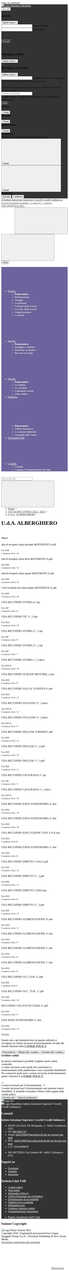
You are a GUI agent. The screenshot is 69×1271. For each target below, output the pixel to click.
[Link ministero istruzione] (16, 5)
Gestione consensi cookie (21, 1208)
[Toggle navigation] (27, 247)
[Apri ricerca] (41, 220)
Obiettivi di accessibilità (20, 1202)
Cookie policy (15, 1187)
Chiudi (6, 112)
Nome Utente (40, 25)
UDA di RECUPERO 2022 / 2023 (26, 511)
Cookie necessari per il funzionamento (21, 1085)
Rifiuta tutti (29, 1052)
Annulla (6, 196)
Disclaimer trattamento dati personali (20, 1242)
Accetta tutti (52, 1052)
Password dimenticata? (13, 35)
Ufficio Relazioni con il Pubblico (25, 1196)
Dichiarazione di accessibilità (23, 1199)
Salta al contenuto (10, 2)
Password (38, 29)
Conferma (18, 196)
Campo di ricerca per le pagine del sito (21, 475)
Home (11, 508)
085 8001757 (20, 1131)
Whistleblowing (16, 1205)
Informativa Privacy (18, 1193)
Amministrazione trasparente (23, 1211)
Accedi (6, 9)
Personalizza (9, 1052)
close (5, 262)
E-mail (36, 77)
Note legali (14, 1190)
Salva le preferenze (27, 1097)
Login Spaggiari (26, 90)
